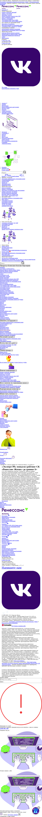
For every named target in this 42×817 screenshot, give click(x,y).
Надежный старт (6, 225)
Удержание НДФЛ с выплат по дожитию (12, 26)
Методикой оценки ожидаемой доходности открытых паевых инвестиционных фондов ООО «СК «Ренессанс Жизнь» (21, 663)
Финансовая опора (6, 185)
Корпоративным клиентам (9, 389)
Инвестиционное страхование (7, 293)
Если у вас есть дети (8, 343)
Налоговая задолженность (8, 24)
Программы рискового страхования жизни (12, 198)
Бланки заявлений (4, 277)
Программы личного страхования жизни (5, 288)
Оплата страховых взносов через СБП (11, 16)
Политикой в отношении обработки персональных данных (14, 2)
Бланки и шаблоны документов (9, 191)
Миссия (3, 135)
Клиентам (4, 9)
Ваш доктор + (5, 199)
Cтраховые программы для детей (10, 222)
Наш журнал (5, 137)
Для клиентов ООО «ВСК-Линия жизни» (12, 21)
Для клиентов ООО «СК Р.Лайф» (10, 20)
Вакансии (4, 109)
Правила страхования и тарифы (9, 533)
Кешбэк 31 (4, 226)
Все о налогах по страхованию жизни (13, 383)
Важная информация (7, 370)
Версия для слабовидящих (8, 627)
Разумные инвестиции (7, 247)
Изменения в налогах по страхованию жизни (12, 260)
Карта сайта (4, 522)
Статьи (3, 36)
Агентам (4, 103)
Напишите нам (5, 168)
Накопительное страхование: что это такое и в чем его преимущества (18, 259)
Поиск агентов (5, 38)
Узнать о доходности (7, 13)
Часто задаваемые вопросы (8, 17)
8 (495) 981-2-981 (6, 40)
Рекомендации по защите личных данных (12, 34)
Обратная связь (4, 282)
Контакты (4, 167)
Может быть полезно (5, 330)
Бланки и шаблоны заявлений (9, 12)
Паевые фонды (5, 246)
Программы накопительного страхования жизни (13, 178)
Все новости (5, 501)
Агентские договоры (7, 112)
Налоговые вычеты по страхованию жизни (12, 25)
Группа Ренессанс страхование (9, 548)
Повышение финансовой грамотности (11, 35)
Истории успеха (5, 108)
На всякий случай (6, 337)
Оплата (2, 455)
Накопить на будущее (8, 320)
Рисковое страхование (5, 290)
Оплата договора (6, 528)
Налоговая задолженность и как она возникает (13, 190)
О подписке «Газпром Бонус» (7, 268)
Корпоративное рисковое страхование (11, 29)
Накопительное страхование (6, 291)
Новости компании (6, 187)
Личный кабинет (4, 452)
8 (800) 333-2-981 (6, 43)
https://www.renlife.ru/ (19, 660)
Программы (5, 516)
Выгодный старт (6, 254)
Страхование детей (4, 294)
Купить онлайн (5, 170)
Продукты (3, 265)
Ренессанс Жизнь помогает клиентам (10, 33)
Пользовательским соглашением (10, 623)
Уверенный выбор (6, 184)
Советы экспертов (6, 111)
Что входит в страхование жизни (10, 258)
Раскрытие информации (7, 138)
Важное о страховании (7, 18)
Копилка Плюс (5, 181)
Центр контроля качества (6, 272)
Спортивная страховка (7, 200)
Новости (4, 134)
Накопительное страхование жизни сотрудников (13, 30)
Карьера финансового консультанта (10, 107)
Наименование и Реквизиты (8, 555)
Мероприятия (5, 105)
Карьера (4, 547)
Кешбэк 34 (4, 182)
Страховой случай (4, 275)
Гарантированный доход (8, 180)
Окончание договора (7, 15)
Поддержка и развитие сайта (18, 626)
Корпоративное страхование (7, 297)
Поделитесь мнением (13, 814)
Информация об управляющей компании (11, 551)
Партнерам (4, 132)
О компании (5, 133)
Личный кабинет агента (5, 311)
